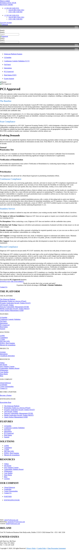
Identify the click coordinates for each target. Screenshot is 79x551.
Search (2, 30)
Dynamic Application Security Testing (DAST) (15, 303)
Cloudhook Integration (7, 356)
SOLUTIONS (4, 332)
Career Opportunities (7, 386)
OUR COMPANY (6, 379)
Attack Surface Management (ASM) (12, 310)
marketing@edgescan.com (16, 522)
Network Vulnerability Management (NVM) (14, 307)
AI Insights (3, 317)
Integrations (4, 323)
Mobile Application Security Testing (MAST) (15, 308)
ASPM (2, 336)
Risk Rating (4, 327)
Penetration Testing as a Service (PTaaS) (13, 301)
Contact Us (3, 388)
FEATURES (4, 314)
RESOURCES (5, 359)
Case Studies (4, 372)
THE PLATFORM (6, 296)
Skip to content (5, 1)
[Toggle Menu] (76, 27)
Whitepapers (4, 370)
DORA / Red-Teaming (7, 343)
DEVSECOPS (5, 341)
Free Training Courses (7, 366)
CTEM (2, 339)
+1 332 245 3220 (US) (11, 8)
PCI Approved (4, 325)
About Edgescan (5, 383)
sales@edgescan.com (11, 520)
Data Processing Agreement (57, 548)
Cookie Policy (41, 548)
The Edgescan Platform (7, 299)
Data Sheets (4, 374)
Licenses (3, 352)
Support (2, 329)
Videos (2, 363)
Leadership (3, 385)
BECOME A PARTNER (8, 392)
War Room (3, 364)
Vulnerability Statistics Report (9, 368)
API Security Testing (7, 305)
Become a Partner (6, 395)
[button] (39, 296)
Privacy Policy (31, 548)
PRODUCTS (4, 348)
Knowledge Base (5, 402)
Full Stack (3, 321)
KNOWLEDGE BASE (8, 399)
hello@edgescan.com (13, 523)
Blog (1, 376)
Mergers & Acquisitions (7, 345)
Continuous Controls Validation (10, 319)
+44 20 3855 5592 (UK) (16, 10)
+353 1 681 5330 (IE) (15, 12)
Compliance (4, 337)
